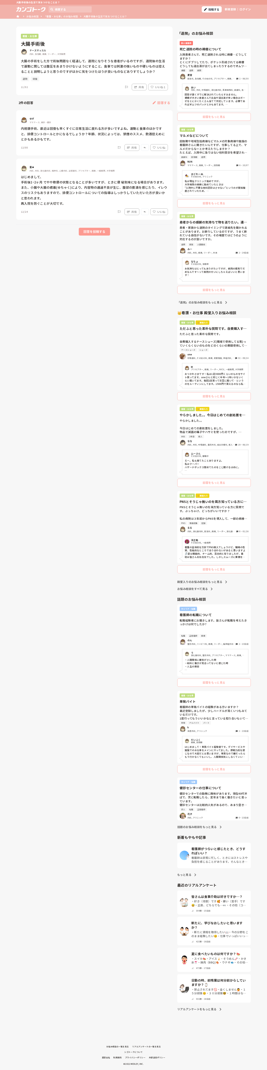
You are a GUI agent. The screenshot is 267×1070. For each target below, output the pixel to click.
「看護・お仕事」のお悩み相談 (61, 16)
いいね (161, 147)
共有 (141, 87)
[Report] (126, 87)
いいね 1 (160, 87)
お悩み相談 (32, 16)
